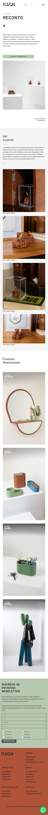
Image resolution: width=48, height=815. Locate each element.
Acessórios (6, 772)
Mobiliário (6, 774)
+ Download (41, 120)
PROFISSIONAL (8, 734)
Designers (30, 760)
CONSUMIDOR (8, 731)
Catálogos (6, 791)
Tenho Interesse (18, 56)
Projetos (29, 777)
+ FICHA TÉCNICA (39, 118)
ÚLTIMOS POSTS (32, 772)
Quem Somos (31, 757)
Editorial (29, 774)
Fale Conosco (31, 791)
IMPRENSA (26, 734)
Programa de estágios (35, 762)
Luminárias (6, 777)
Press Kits (6, 794)
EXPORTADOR (27, 737)
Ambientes (6, 779)
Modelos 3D (6, 796)
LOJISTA (26, 731)
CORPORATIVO (8, 737)
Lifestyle (30, 779)
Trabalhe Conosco (33, 794)
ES (37, 5)
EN (32, 5)
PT (26, 5)
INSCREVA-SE (31, 782)
